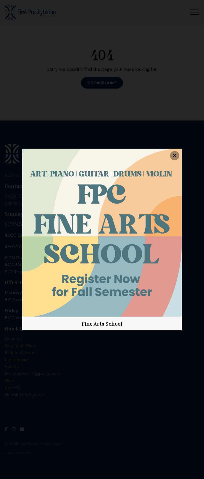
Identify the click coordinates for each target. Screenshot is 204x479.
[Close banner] (174, 155)
